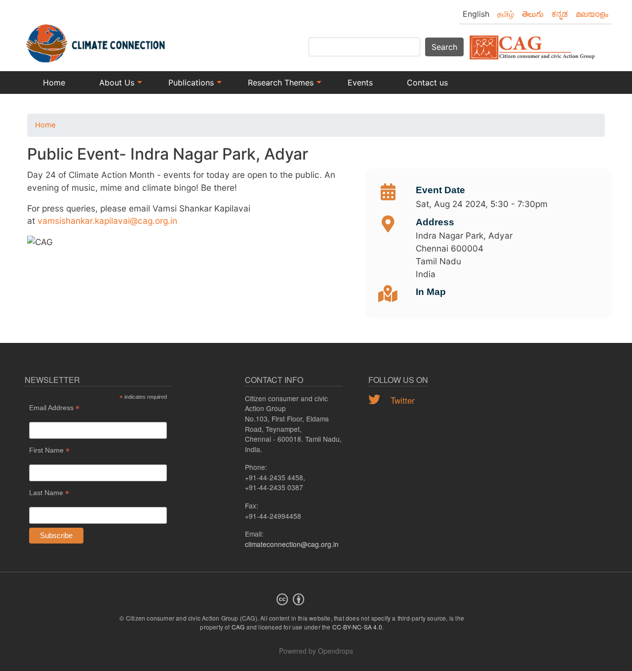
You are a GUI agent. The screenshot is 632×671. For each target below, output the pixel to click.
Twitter (401, 400)
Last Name (49, 493)
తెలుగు (533, 14)
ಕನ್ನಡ (560, 14)
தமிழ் (505, 14)
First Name (49, 450)
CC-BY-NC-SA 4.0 (357, 627)
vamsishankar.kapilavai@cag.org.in (107, 220)
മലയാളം (592, 14)
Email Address (54, 408)
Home (54, 82)
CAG (238, 627)
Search (444, 47)
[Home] (96, 38)
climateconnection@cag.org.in (292, 544)
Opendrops (335, 651)
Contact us (427, 82)
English (476, 14)
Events (360, 82)
